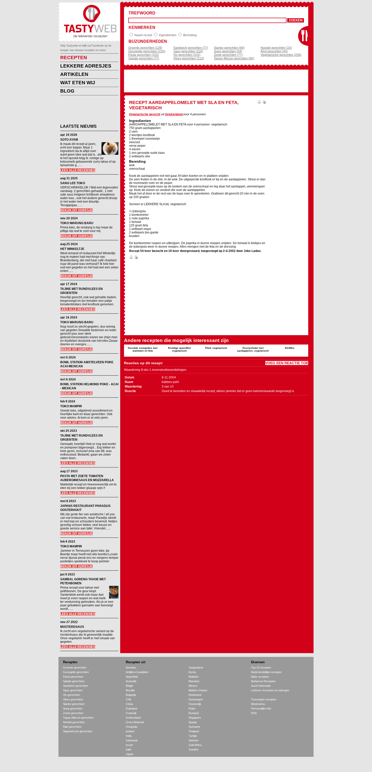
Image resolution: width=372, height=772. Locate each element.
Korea (192, 672)
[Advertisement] (85, 110)
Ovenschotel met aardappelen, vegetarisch (253, 349)
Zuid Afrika (195, 744)
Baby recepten (260, 676)
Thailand (194, 731)
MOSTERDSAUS (72, 627)
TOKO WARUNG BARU (76, 223)
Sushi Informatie (261, 685)
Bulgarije (131, 694)
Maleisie (193, 676)
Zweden (193, 749)
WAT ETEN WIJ (77, 82)
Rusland (194, 713)
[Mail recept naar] (259, 102)
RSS (254, 713)
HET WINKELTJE (72, 249)
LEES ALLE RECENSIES (77, 170)
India (129, 735)
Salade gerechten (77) (143, 58)
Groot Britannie (135, 722)
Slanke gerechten (74, 703)
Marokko (194, 681)
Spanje (193, 722)
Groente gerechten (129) (145, 48)
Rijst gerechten (72, 726)
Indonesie (132, 740)
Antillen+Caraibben (137, 672)
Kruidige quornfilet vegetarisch (179, 349)
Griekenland (173, 114)
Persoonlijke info (261, 708)
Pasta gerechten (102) (143, 55)
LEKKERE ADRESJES (85, 66)
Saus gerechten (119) (188, 51)
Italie (128, 749)
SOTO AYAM (69, 139)
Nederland (195, 694)
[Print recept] (264, 102)
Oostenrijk (195, 703)
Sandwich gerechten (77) (190, 48)
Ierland (130, 731)
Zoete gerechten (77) (228, 55)
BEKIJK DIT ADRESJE (76, 210)
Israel (129, 744)
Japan (129, 754)
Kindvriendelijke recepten (266, 672)
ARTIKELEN (74, 74)
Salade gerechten (74, 681)
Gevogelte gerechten (76, 672)
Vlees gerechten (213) (188, 58)
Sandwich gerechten (75, 685)
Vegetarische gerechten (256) (281, 55)
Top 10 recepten (261, 667)
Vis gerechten (71, 694)
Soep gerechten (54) (228, 51)
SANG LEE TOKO (72, 183)
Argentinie (132, 676)
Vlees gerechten (73, 699)
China (129, 703)
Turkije (193, 735)
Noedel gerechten (74, 722)
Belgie (129, 685)
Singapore (195, 717)
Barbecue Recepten (263, 681)
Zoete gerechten (73, 713)
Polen (192, 708)
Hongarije (131, 726)
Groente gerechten (74, 667)
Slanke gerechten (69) (229, 48)
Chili (128, 699)
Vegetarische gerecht (144, 114)
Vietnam (193, 740)
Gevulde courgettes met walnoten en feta (142, 349)
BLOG (67, 91)
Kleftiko (289, 348)
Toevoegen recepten (263, 699)
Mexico (193, 685)
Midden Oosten (198, 690)
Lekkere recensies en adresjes (270, 690)
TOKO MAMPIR (71, 406)
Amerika (131, 667)
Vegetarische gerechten (77, 731)
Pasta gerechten (73, 676)
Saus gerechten (72, 690)
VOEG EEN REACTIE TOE (286, 363)
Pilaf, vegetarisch (216, 348)
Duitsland (131, 708)
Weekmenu (258, 703)
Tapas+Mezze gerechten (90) (234, 58)
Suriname (194, 726)
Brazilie (130, 690)
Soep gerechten (72, 708)
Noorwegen (196, 699)
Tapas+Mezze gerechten (78, 717)
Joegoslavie (196, 667)
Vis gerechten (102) (186, 55)
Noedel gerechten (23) (276, 48)
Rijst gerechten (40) (274, 51)
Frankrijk (131, 713)
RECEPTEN (73, 57)
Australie (131, 681)
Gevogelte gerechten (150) (146, 51)
